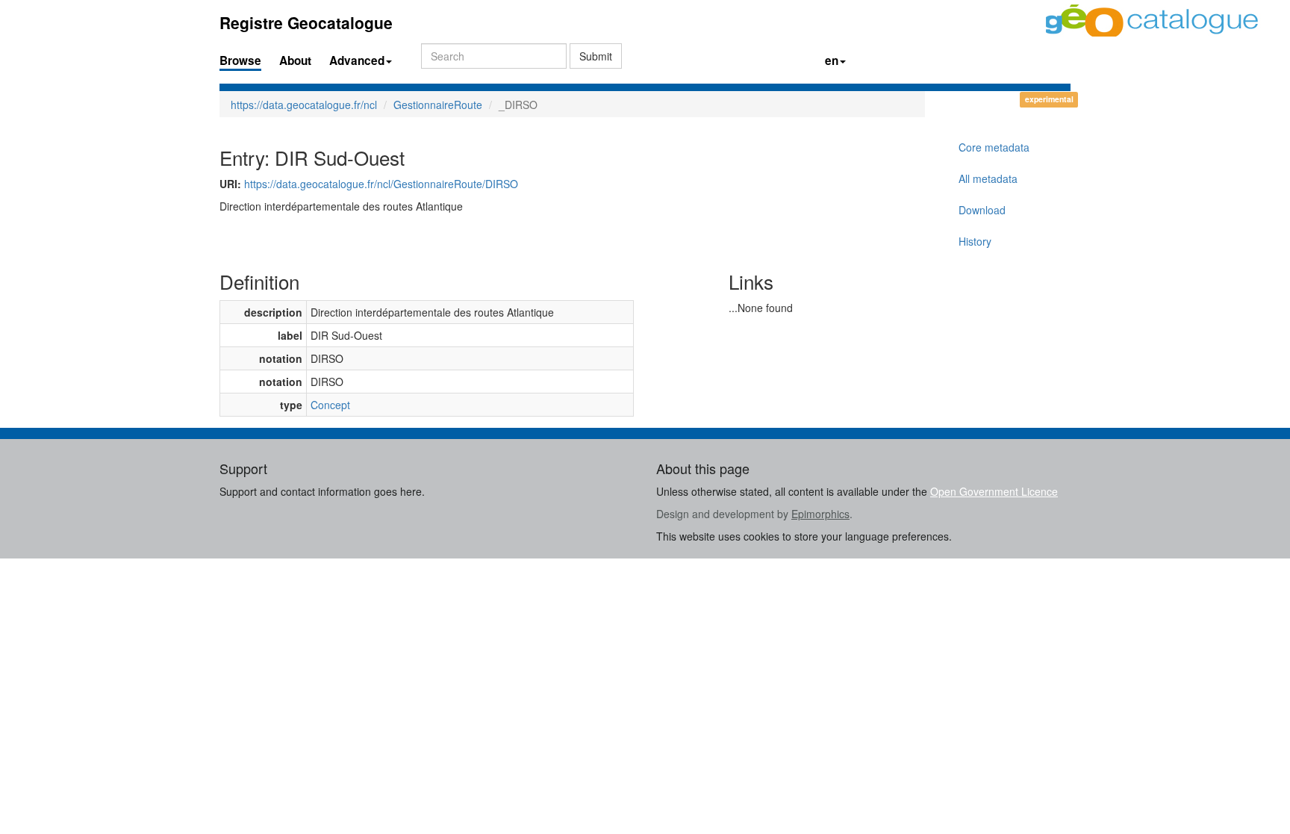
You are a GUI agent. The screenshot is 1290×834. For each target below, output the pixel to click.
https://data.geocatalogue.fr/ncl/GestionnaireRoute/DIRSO (381, 183)
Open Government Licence (994, 491)
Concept (330, 404)
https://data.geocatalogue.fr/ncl (304, 104)
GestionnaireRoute (437, 104)
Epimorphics (820, 513)
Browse (240, 60)
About (295, 60)
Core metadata (994, 147)
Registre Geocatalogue (306, 22)
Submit (595, 56)
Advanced (356, 60)
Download (982, 209)
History (975, 241)
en (831, 60)
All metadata (988, 178)
